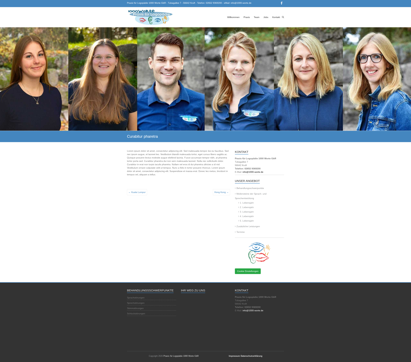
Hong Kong (221, 192)
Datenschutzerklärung (251, 356)
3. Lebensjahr (247, 211)
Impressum (234, 356)
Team (256, 17)
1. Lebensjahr (247, 202)
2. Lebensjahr (247, 207)
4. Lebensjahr (247, 216)
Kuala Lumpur (137, 192)
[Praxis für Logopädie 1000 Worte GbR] (149, 17)
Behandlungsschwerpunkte (250, 188)
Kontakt (276, 17)
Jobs (265, 17)
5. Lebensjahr (247, 220)
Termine (240, 232)
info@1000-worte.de (253, 172)
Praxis (247, 17)
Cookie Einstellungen (247, 271)
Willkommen (233, 17)
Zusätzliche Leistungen (248, 226)
